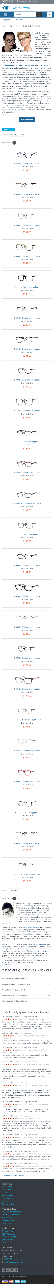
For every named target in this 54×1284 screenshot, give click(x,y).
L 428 (33, 955)
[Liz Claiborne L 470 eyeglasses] (27, 371)
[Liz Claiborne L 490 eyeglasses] (27, 773)
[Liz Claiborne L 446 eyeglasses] (27, 247)
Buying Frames (8, 1217)
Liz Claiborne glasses (15, 110)
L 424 (8, 92)
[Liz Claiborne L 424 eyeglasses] (27, 587)
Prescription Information (12, 1212)
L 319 (32, 960)
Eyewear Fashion (9, 1220)
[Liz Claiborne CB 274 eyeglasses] (27, 804)
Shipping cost (7, 1231)
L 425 (38, 75)
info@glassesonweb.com (14, 1262)
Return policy (7, 1195)
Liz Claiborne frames (31, 927)
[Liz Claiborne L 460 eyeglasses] (27, 618)
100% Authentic (8, 1234)
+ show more (7, 114)
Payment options (9, 1237)
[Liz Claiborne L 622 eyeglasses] (27, 463)
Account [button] (8, 3)
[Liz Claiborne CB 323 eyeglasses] (27, 526)
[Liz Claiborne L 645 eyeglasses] (27, 186)
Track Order (7, 1187)
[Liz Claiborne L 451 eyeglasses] (27, 340)
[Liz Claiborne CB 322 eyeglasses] (27, 278)
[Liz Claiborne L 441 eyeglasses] (27, 680)
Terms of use (7, 1201)
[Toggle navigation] (5, 14)
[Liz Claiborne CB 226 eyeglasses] (27, 433)
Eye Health (6, 1223)
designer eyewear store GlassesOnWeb (19, 66)
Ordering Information (11, 1214)
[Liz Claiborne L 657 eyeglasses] (27, 402)
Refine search (27, 119)
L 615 (45, 101)
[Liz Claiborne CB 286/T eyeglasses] (27, 711)
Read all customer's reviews (14, 1175)
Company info (8, 1240)
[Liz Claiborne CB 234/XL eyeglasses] (27, 494)
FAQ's (4, 1242)
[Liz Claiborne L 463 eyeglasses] (27, 216)
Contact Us (6, 1192)
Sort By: (5, 135)
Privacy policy (7, 1198)
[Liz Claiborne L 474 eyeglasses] (27, 649)
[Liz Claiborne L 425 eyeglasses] (27, 154)
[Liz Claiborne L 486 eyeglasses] (27, 742)
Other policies (8, 1204)
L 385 (8, 70)
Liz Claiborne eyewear (38, 944)
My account (7, 1189)
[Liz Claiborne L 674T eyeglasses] (27, 865)
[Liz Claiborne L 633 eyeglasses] (27, 556)
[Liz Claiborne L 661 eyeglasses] (27, 835)
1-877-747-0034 (10, 1259)
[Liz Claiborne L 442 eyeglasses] (27, 309)
